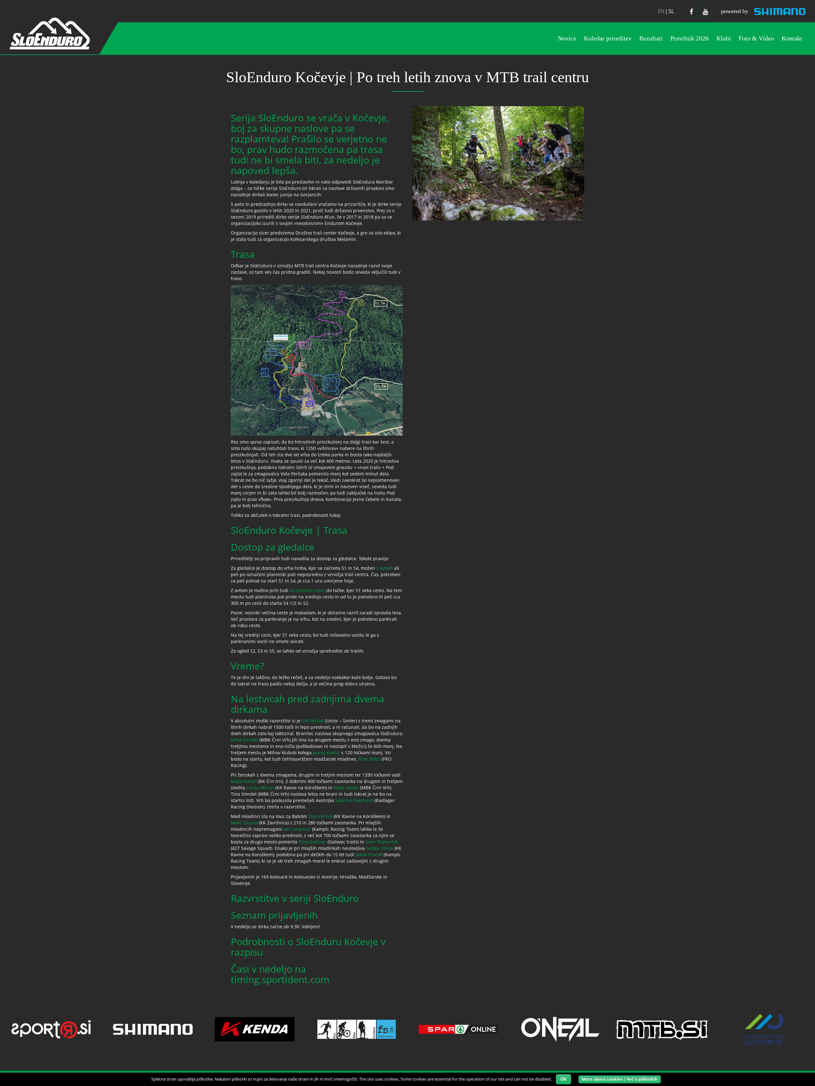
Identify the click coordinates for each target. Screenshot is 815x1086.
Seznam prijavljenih (274, 915)
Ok (563, 1079)
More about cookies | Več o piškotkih (620, 1079)
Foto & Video (756, 38)
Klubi (723, 38)
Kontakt (792, 38)
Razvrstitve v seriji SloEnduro (295, 898)
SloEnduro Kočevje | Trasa (289, 530)
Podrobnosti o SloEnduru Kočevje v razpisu (308, 947)
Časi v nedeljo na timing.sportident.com (280, 974)
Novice (567, 38)
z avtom (384, 568)
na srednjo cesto (307, 590)
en (661, 11)
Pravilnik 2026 (689, 38)
